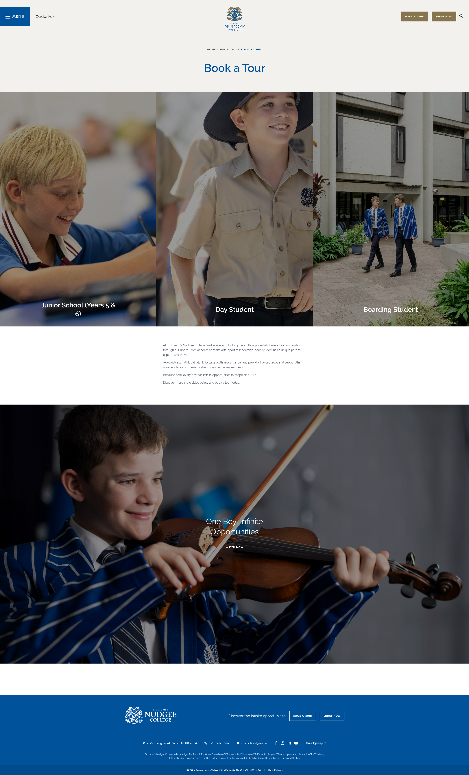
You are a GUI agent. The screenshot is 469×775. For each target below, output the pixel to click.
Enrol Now (444, 16)
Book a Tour (414, 16)
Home (211, 49)
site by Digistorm (275, 769)
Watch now (234, 547)
